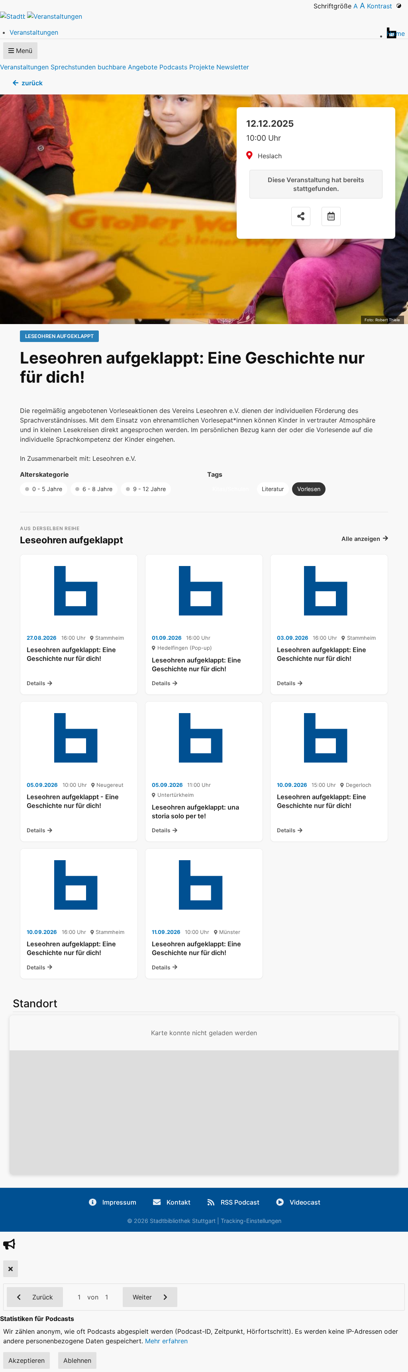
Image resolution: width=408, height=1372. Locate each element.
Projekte (201, 67)
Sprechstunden (73, 67)
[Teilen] (300, 216)
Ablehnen (77, 1360)
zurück (32, 83)
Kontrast (381, 6)
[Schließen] (10, 1268)
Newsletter (232, 67)
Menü (23, 51)
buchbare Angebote (127, 67)
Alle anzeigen (360, 539)
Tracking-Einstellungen (251, 1220)
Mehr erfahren (166, 1341)
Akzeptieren (26, 1360)
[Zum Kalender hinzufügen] (331, 216)
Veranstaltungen (24, 67)
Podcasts (173, 67)
